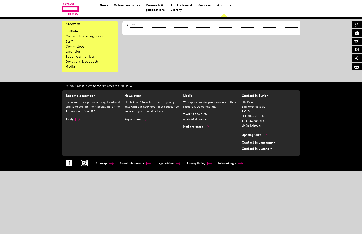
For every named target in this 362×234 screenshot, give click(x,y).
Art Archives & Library (182, 7)
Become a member (80, 56)
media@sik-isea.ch (195, 119)
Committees (75, 46)
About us (224, 5)
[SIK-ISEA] (70, 8)
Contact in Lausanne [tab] (258, 142)
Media (70, 67)
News (104, 5)
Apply (70, 119)
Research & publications (155, 7)
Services (204, 5)
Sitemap (101, 163)
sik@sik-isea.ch (252, 125)
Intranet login (227, 163)
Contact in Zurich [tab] (255, 96)
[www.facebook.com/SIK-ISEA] (69, 163)
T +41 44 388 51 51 (254, 121)
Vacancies (73, 51)
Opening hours (251, 135)
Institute (72, 31)
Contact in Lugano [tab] (256, 149)
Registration (132, 119)
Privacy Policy (196, 163)
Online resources (127, 5)
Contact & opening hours (84, 36)
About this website (132, 163)
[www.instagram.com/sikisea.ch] (84, 163)
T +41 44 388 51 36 (195, 114)
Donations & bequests (82, 61)
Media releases (193, 126)
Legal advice (165, 163)
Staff (69, 41)
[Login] (357, 33)
